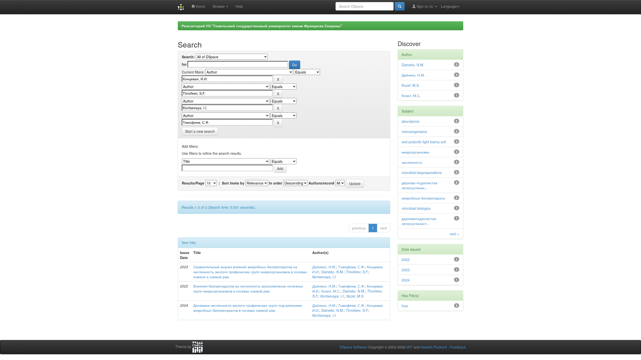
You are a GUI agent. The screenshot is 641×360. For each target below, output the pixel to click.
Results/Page (193, 183)
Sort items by (233, 183)
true (405, 305)
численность (412, 162)
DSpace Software (353, 347)
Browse (219, 6)
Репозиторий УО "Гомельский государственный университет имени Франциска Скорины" (262, 25)
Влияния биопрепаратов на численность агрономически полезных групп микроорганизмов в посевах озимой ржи (248, 289)
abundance (410, 121)
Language (449, 6)
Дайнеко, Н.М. (324, 266)
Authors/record (321, 183)
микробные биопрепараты (423, 198)
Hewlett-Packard (434, 347)
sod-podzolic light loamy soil (424, 141)
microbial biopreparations (422, 172)
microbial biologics (416, 208)
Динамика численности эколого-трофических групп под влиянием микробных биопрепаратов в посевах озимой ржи (247, 308)
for (184, 64)
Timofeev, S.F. (357, 271)
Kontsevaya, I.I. (324, 276)
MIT (409, 347)
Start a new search (200, 131)
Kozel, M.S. (355, 296)
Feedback (458, 347)
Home (200, 6)
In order (275, 183)
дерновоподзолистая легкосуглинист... (419, 221)
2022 (406, 259)
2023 (406, 269)
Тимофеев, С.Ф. (351, 266)
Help (239, 6)
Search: (188, 56)
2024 (406, 280)
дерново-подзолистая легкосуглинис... (419, 185)
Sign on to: (425, 6)
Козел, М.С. (331, 291)
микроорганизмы (415, 152)
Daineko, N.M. (332, 271)
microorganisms (414, 131)
